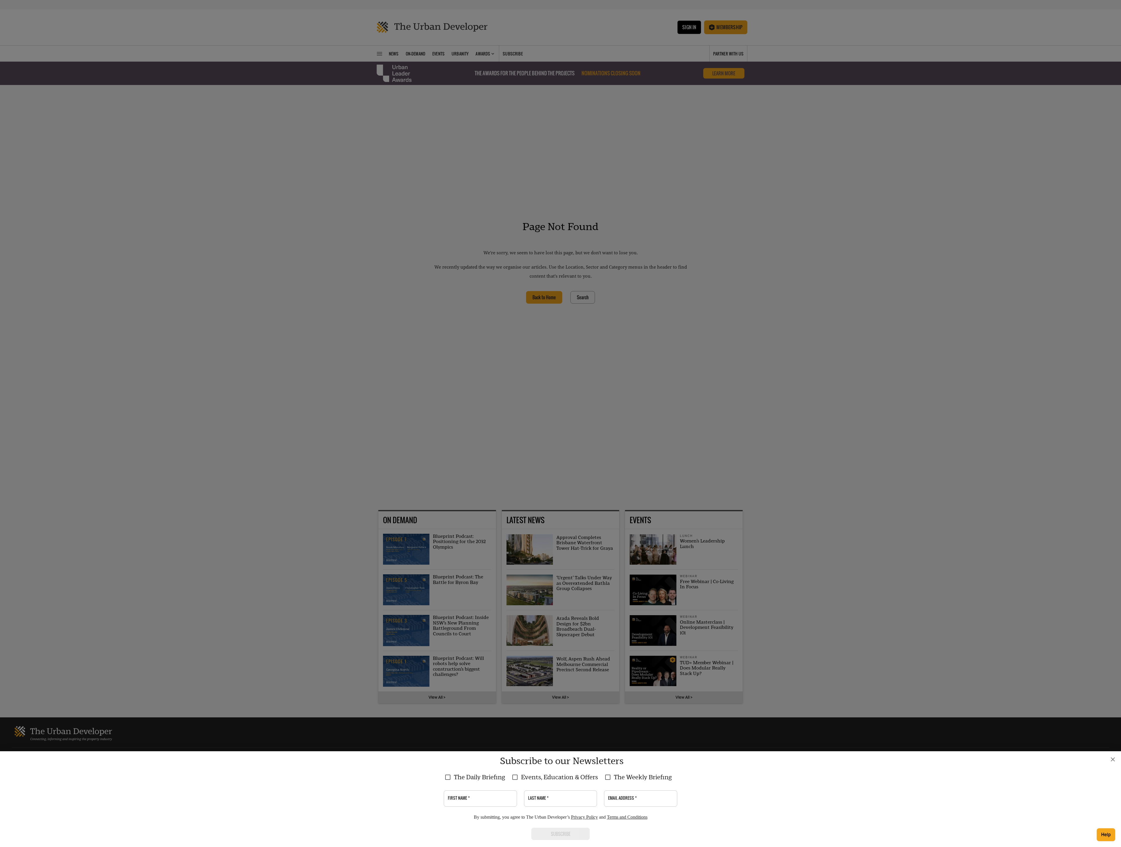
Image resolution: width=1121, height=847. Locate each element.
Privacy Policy (584, 817)
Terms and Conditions (627, 817)
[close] (1113, 759)
